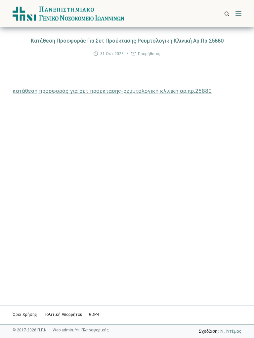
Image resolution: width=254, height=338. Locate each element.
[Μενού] (238, 14)
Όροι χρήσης (25, 314)
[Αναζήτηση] (227, 14)
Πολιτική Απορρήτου (63, 314)
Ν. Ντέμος (230, 331)
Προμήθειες (149, 53)
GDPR (94, 314)
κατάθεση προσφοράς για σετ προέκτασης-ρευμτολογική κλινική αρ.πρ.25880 (112, 90)
